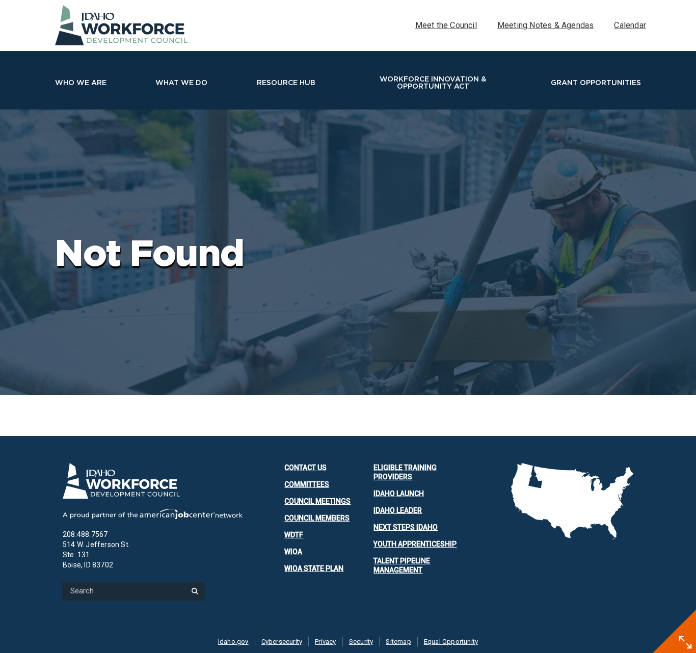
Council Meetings (317, 501)
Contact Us (305, 468)
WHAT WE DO (181, 82)
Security (361, 641)
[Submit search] (194, 591)
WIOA (293, 552)
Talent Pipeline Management (401, 565)
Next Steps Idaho (405, 527)
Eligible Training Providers (405, 472)
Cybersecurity (282, 641)
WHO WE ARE (80, 82)
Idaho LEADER (397, 510)
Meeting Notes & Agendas (545, 25)
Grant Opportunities (596, 82)
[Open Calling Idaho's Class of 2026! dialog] (685, 642)
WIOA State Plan (313, 568)
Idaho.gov (233, 641)
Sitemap (398, 641)
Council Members (317, 518)
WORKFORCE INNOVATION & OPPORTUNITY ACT (433, 82)
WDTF (293, 535)
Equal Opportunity (451, 641)
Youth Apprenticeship (415, 544)
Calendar (630, 25)
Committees (306, 484)
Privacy (325, 641)
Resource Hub (286, 82)
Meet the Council (446, 25)
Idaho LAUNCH (398, 493)
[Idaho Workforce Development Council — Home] (153, 481)
